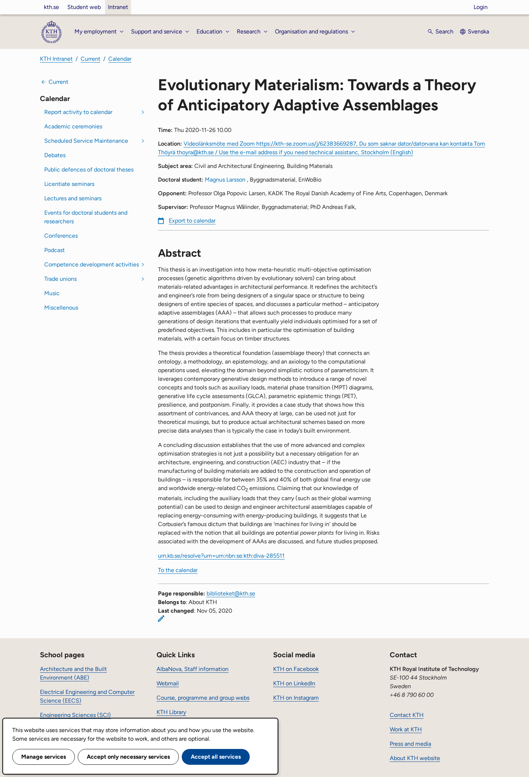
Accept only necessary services (128, 756)
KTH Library (171, 712)
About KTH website (415, 758)
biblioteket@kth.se (231, 593)
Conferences (61, 235)
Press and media (410, 743)
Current (90, 58)
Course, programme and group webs (203, 697)
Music (52, 293)
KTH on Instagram (296, 697)
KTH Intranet (56, 58)
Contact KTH (407, 715)
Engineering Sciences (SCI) (75, 715)
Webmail (168, 683)
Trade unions (60, 278)
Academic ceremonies (73, 126)
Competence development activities (91, 264)
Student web (84, 7)
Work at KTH (406, 729)
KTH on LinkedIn (294, 683)
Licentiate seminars (69, 183)
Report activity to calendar (78, 112)
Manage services (43, 756)
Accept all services (216, 756)
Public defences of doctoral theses (89, 169)
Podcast (54, 250)
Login (481, 7)
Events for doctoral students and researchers (85, 217)
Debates (54, 155)
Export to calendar (192, 220)
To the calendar (178, 570)
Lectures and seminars (72, 198)
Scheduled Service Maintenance (86, 140)
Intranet (118, 7)
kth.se (51, 7)
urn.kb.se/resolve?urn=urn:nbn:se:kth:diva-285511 (221, 555)
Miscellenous (61, 307)
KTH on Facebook (296, 669)
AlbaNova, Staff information (193, 669)
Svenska (478, 31)
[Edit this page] (161, 618)
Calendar (119, 58)
